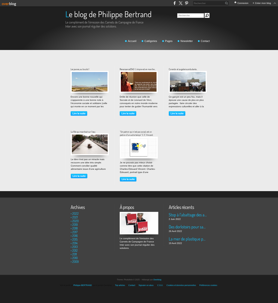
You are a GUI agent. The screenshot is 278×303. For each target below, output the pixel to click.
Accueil (132, 41)
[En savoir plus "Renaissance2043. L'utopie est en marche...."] (139, 73)
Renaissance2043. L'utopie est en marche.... (138, 69)
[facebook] (175, 3)
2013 (75, 247)
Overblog (157, 280)
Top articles (120, 285)
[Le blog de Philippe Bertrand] (139, 213)
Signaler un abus (146, 285)
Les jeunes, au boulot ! (80, 69)
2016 (75, 236)
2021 (75, 217)
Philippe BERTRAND (82, 285)
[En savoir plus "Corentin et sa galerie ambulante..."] (188, 73)
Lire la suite (78, 113)
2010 (75, 258)
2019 (75, 224)
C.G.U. (160, 285)
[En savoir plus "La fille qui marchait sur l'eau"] (90, 136)
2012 (75, 250)
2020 (75, 221)
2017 (75, 232)
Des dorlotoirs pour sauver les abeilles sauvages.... (188, 226)
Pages (168, 41)
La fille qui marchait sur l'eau (83, 131)
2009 (75, 261)
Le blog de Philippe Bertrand (108, 14)
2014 (75, 243)
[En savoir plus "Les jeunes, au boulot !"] (89, 73)
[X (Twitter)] (181, 3)
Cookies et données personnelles (181, 285)
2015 (75, 239)
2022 (75, 213)
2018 (75, 228)
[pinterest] (187, 3)
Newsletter (187, 41)
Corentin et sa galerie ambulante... (183, 69)
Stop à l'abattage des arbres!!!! (188, 214)
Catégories (150, 41)
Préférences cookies (208, 285)
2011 (74, 254)
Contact (205, 41)
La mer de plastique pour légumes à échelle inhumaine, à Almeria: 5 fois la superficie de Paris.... (188, 238)
